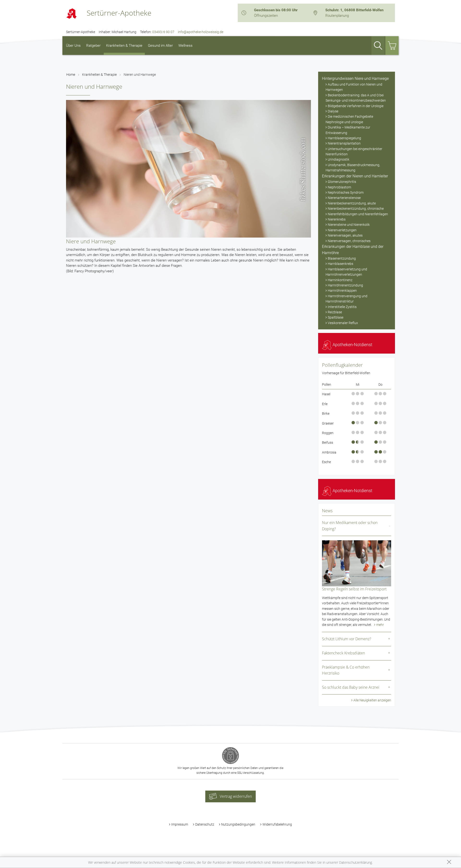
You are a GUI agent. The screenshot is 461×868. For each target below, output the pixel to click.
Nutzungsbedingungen (238, 824)
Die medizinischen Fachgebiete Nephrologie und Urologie (349, 119)
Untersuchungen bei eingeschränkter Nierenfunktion (354, 151)
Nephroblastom (339, 187)
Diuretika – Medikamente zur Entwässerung (348, 129)
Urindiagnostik (338, 159)
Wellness (185, 45)
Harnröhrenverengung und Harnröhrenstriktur (346, 298)
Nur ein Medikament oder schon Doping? (349, 525)
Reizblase (335, 312)
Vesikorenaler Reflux (343, 323)
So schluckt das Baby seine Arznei (350, 687)
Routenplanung (337, 15)
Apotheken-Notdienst (352, 344)
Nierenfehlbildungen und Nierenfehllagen (358, 214)
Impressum (179, 824)
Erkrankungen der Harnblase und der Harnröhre (352, 249)
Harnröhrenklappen (342, 290)
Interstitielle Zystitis (342, 307)
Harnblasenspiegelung (344, 138)
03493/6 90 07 (163, 32)
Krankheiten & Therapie (124, 45)
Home (70, 74)
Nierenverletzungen (342, 230)
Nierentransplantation (344, 143)
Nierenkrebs (337, 219)
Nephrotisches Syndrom (346, 192)
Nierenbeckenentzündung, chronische (356, 208)
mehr (380, 625)
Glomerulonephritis (342, 182)
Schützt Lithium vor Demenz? (346, 638)
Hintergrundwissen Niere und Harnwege (355, 78)
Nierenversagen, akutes (345, 235)
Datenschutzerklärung (355, 862)
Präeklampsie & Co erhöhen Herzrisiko (346, 670)
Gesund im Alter (160, 45)
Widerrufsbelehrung (277, 824)
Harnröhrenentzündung (345, 285)
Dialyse (333, 111)
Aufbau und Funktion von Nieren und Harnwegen (354, 87)
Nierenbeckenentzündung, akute (352, 203)
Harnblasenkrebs (340, 264)
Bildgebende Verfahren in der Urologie (355, 106)
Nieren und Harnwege (140, 74)
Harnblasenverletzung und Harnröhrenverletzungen (346, 271)
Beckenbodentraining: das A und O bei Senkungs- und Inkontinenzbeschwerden (356, 97)
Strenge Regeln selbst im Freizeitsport (354, 589)
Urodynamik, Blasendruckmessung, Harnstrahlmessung (353, 167)
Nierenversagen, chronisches (349, 241)
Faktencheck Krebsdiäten (343, 653)
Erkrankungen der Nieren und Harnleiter (355, 176)
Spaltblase (335, 317)
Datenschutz (204, 824)
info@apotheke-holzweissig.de (200, 32)
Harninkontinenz (340, 280)
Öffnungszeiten (266, 15)
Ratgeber (93, 45)
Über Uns (73, 45)
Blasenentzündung (342, 258)
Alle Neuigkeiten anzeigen (372, 700)
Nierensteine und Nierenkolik (349, 225)
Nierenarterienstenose (344, 198)
